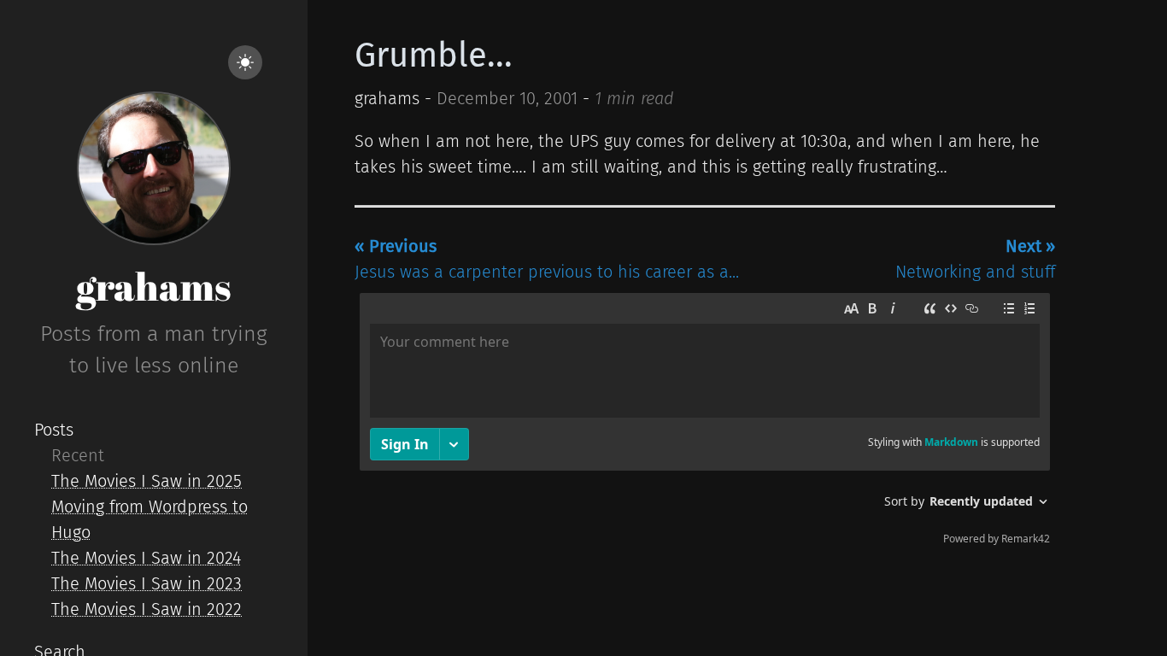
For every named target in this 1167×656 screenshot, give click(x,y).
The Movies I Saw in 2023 (146, 583)
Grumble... (434, 55)
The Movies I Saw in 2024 (146, 558)
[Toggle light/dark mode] (245, 62)
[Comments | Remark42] (705, 422)
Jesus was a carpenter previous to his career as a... (547, 259)
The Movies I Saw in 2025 (146, 481)
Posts (53, 429)
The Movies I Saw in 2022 (146, 609)
